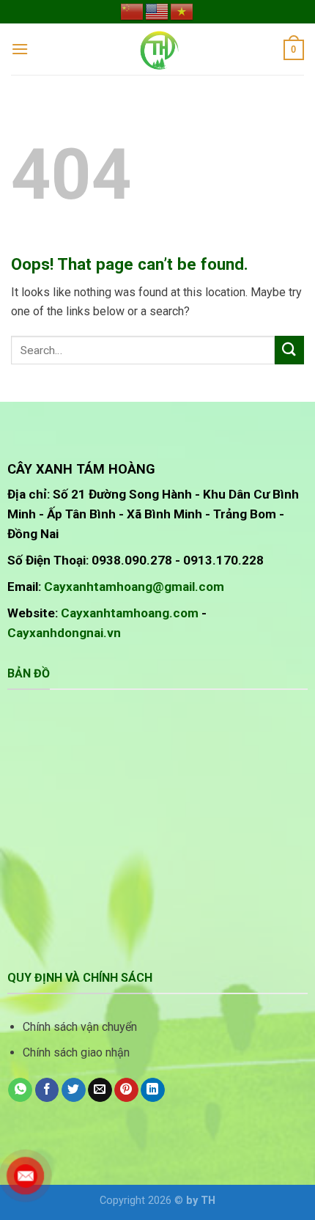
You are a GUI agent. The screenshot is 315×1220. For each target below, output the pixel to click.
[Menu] (20, 49)
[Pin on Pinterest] (126, 1090)
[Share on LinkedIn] (153, 1090)
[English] (157, 11)
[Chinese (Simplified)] (132, 11)
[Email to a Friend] (100, 1090)
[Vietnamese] (182, 11)
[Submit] (289, 350)
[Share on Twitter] (74, 1090)
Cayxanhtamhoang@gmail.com (134, 586)
